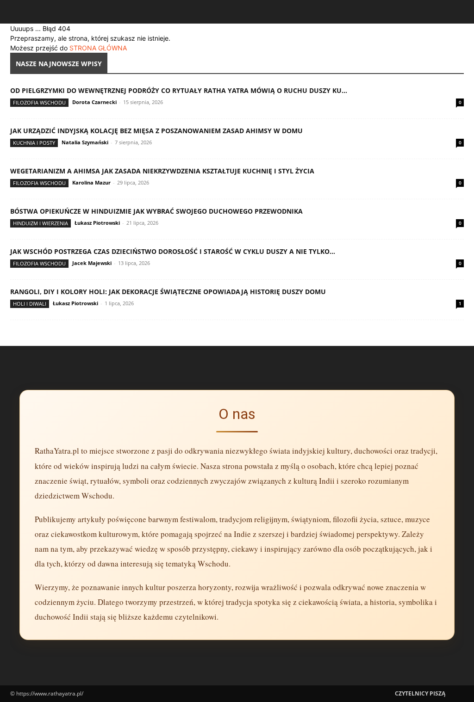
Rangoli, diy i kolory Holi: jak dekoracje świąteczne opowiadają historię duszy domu (168, 291)
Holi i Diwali (29, 303)
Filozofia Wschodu (39, 102)
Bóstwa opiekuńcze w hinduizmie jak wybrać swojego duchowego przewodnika (156, 211)
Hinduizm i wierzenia (40, 223)
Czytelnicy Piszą (420, 693)
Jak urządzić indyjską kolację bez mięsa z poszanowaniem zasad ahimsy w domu (156, 130)
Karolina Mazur (91, 182)
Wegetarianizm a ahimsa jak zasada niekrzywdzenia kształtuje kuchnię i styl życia (162, 170)
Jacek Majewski (92, 262)
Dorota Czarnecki (94, 102)
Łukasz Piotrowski (97, 222)
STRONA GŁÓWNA (98, 48)
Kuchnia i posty (34, 142)
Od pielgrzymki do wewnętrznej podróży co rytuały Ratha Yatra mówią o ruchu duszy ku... (178, 90)
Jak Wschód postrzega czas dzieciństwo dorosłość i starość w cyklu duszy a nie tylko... (172, 251)
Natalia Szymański (85, 142)
